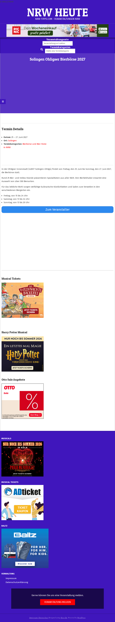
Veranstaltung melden (57, 602)
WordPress (81, 617)
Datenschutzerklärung (17, 582)
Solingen (12, 140)
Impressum (11, 578)
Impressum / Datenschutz (38, 617)
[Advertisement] (57, 92)
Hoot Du (64, 617)
